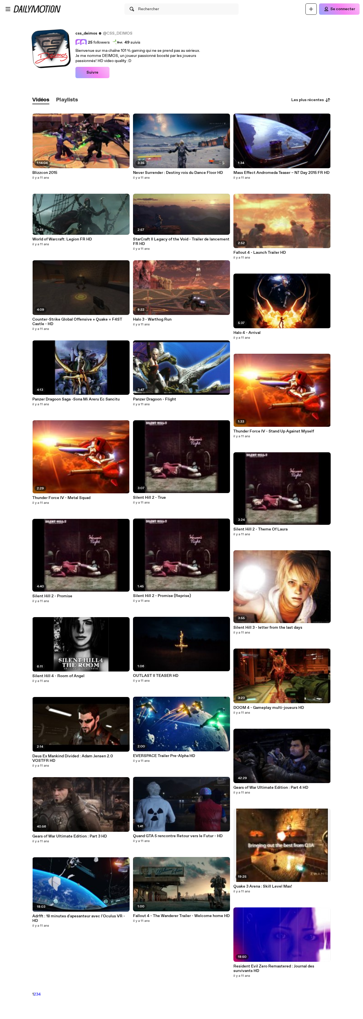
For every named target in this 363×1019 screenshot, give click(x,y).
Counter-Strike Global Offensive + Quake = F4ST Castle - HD (77, 321)
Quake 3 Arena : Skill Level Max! (262, 886)
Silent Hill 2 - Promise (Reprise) (162, 596)
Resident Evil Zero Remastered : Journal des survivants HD (273, 968)
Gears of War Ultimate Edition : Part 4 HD (270, 787)
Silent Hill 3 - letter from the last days (267, 627)
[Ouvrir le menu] (7, 9)
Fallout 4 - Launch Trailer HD (259, 252)
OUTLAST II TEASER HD (155, 675)
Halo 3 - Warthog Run (152, 319)
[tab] (40, 100)
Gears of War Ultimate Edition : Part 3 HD (69, 836)
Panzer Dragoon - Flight (154, 399)
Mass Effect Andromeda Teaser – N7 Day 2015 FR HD (281, 172)
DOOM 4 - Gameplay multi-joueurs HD (268, 707)
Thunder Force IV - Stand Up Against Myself (273, 431)
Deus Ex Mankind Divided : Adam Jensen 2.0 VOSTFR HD (72, 758)
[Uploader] (311, 9)
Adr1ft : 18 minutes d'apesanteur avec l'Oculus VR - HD (78, 918)
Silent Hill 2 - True (149, 497)
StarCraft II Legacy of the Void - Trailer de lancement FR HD (181, 241)
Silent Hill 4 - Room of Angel (58, 676)
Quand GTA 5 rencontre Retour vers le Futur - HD (178, 836)
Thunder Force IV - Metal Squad (61, 498)
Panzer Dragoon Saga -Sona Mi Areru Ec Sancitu (76, 399)
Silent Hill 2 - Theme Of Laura (260, 529)
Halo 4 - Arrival (247, 333)
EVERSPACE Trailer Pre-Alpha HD (164, 756)
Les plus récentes (307, 100)
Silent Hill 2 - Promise (52, 596)
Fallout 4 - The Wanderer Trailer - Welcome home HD (181, 916)
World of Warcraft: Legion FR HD (62, 239)
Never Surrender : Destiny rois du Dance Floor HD (178, 172)
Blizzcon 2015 (44, 172)
